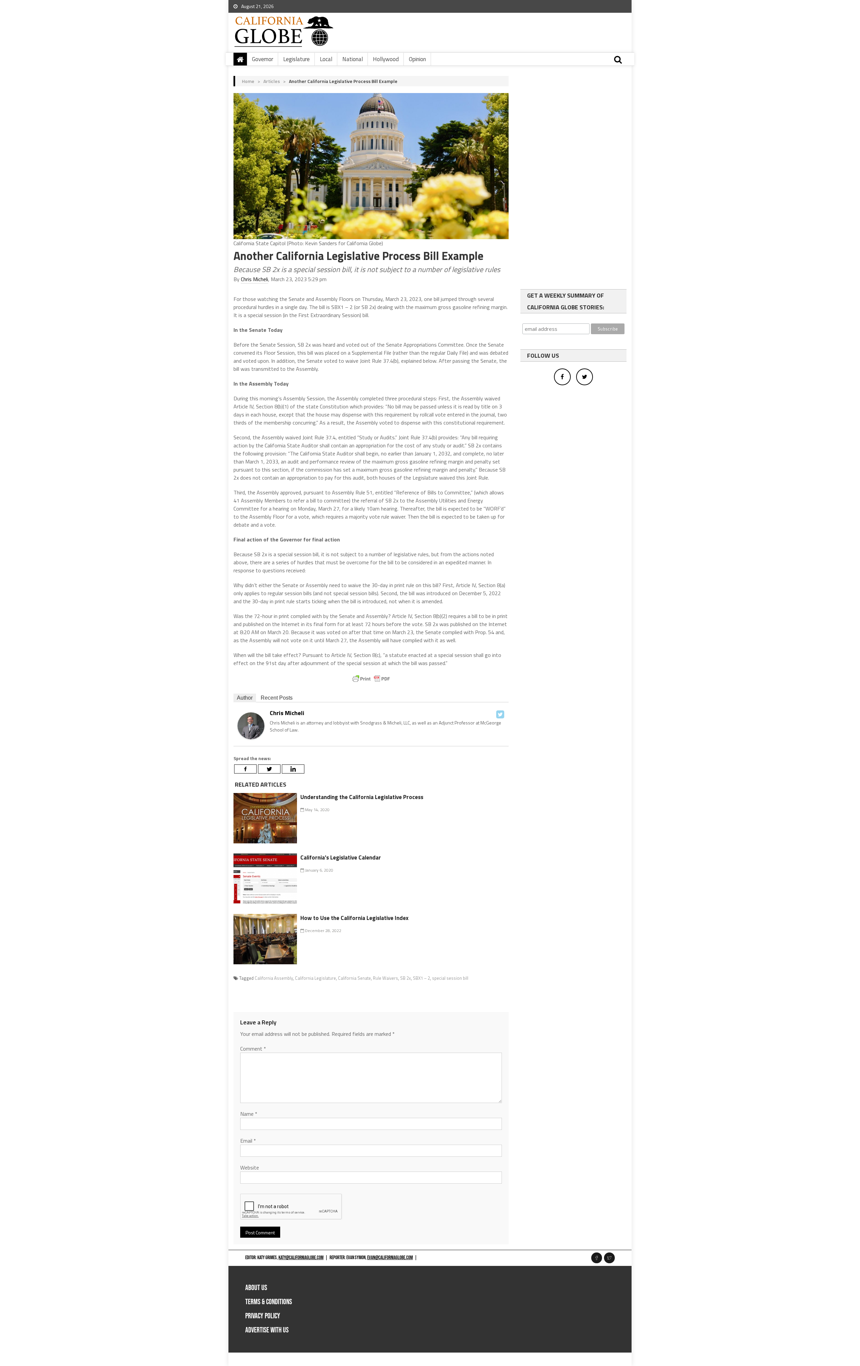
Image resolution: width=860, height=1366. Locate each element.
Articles (271, 81)
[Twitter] (500, 714)
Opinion (417, 59)
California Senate (354, 978)
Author (245, 698)
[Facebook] (245, 769)
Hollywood (386, 59)
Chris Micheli (254, 279)
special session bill (450, 978)
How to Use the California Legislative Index (354, 918)
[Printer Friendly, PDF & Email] (371, 679)
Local (326, 59)
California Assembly (274, 978)
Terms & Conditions (268, 1302)
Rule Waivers (385, 978)
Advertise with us (267, 1330)
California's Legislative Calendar (340, 857)
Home (248, 81)
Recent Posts (277, 698)
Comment (253, 1049)
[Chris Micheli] (251, 725)
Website (249, 1167)
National (352, 59)
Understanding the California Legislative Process (361, 797)
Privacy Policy (262, 1316)
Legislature (296, 59)
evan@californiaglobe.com (390, 1257)
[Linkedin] (293, 769)
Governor (262, 59)
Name (248, 1114)
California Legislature (315, 978)
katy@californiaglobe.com (301, 1257)
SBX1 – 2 (421, 978)
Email (248, 1141)
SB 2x (405, 978)
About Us (256, 1287)
